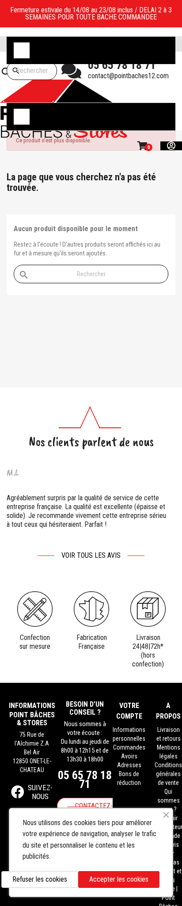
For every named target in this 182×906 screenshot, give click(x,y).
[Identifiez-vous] (171, 145)
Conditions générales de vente (168, 773)
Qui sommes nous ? (168, 800)
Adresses (129, 765)
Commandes (129, 747)
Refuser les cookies (39, 879)
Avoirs (129, 756)
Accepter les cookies (118, 879)
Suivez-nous (40, 792)
